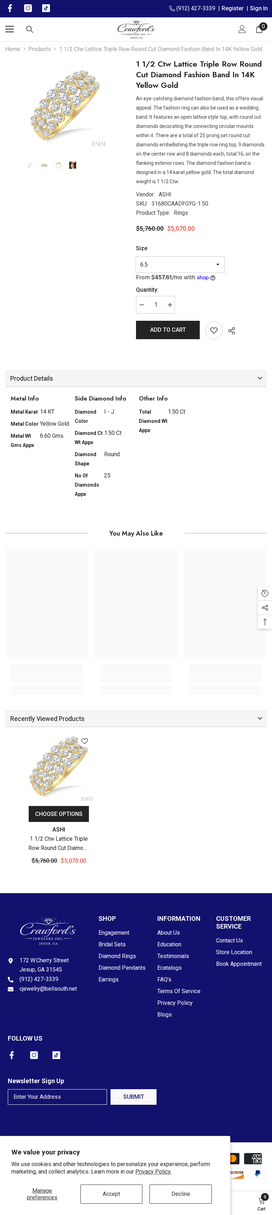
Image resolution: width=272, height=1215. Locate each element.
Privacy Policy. (153, 1171)
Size (141, 248)
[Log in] (242, 29)
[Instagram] (34, 1055)
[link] (47, 677)
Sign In (259, 8)
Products (39, 49)
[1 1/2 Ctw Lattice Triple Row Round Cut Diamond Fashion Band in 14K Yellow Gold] (59, 766)
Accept (111, 1194)
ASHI (165, 194)
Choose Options (59, 814)
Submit (133, 1096)
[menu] (9, 29)
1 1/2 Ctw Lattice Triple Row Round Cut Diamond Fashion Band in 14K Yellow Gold (58, 844)
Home (12, 49)
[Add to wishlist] (214, 330)
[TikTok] (56, 1055)
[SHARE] (229, 330)
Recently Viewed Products (47, 718)
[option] (65, 105)
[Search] (30, 29)
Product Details (31, 378)
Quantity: (147, 289)
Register (234, 8)
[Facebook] (11, 1055)
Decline (180, 1194)
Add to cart (168, 329)
